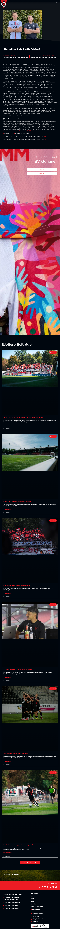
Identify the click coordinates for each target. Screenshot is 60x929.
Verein (33, 901)
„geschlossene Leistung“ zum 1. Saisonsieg (15, 753)
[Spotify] (53, 887)
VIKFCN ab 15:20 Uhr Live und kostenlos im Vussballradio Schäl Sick (23, 417)
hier (45, 136)
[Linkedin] (56, 887)
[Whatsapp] (50, 887)
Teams (33, 896)
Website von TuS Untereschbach (29, 131)
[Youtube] (45, 887)
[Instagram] (39, 887)
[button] (56, 2)
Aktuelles (34, 893)
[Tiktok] (42, 887)
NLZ (32, 898)
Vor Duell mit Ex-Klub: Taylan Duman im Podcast (17, 669)
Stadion (33, 904)
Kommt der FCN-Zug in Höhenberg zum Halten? (17, 585)
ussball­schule (35, 909)
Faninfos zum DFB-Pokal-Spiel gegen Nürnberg (17, 501)
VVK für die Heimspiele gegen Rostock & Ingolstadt (18, 845)
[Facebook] (47, 887)
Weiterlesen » (7, 425)
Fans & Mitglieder (37, 906)
